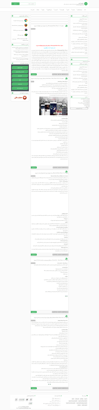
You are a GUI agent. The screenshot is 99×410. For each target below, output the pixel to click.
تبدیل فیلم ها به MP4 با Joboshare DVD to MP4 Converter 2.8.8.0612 (20, 48)
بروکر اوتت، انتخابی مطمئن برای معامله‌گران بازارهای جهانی (80, 31)
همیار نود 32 (85, 104)
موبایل (43, 10)
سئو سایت (86, 105)
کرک (20, 80)
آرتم (27, 51)
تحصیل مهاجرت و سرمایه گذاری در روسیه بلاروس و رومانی (80, 24)
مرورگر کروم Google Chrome (18, 21)
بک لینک (17, 408)
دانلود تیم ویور (19, 68)
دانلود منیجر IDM (21, 35)
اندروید (85, 399)
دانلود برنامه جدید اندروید (70, 403)
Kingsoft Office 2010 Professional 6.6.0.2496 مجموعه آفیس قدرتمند (20, 58)
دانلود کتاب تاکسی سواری (83, 37)
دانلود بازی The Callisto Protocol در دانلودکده (79, 41)
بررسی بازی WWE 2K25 (83, 21)
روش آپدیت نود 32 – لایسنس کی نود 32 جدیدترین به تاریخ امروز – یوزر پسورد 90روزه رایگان (79, 48)
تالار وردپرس (20, 407)
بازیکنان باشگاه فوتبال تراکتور (82, 39)
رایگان (87, 107)
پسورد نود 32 (85, 101)
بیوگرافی (81, 399)
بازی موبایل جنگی (20, 88)
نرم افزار (79, 405)
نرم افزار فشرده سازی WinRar (18, 30)
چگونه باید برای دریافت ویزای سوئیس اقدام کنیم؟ (79, 34)
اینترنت (73, 10)
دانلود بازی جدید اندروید (73, 401)
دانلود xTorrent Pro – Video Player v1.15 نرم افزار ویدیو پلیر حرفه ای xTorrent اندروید (51, 260)
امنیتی (68, 10)
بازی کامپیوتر (49, 10)
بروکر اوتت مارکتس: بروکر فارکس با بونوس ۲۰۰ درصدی (79, 44)
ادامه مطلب (34, 74)
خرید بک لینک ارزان (84, 99)
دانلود (73, 399)
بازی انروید (20, 84)
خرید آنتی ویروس (79, 108)
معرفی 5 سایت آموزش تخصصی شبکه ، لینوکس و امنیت (79, 52)
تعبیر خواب (77, 399)
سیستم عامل (79, 10)
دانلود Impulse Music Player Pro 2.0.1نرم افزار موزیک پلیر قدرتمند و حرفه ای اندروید (51, 317)
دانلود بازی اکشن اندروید (82, 401)
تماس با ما (32, 10)
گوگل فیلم (20, 76)
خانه (85, 10)
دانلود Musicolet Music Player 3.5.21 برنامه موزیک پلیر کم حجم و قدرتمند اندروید (51, 173)
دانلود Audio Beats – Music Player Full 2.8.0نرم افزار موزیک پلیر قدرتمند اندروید (47, 78)
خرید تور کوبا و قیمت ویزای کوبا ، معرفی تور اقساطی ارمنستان (80, 27)
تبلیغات (37, 10)
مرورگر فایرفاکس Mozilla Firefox (18, 25)
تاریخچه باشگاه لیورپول (83, 19)
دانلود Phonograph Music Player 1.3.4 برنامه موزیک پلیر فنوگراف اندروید (49, 26)
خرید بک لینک (85, 61)
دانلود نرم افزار (84, 405)
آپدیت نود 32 (85, 100)
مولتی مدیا (62, 10)
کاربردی (56, 10)
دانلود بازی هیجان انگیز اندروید (81, 403)
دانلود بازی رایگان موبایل (20, 72)
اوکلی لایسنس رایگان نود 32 (83, 103)
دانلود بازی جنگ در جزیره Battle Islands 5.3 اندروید (21, 55)
